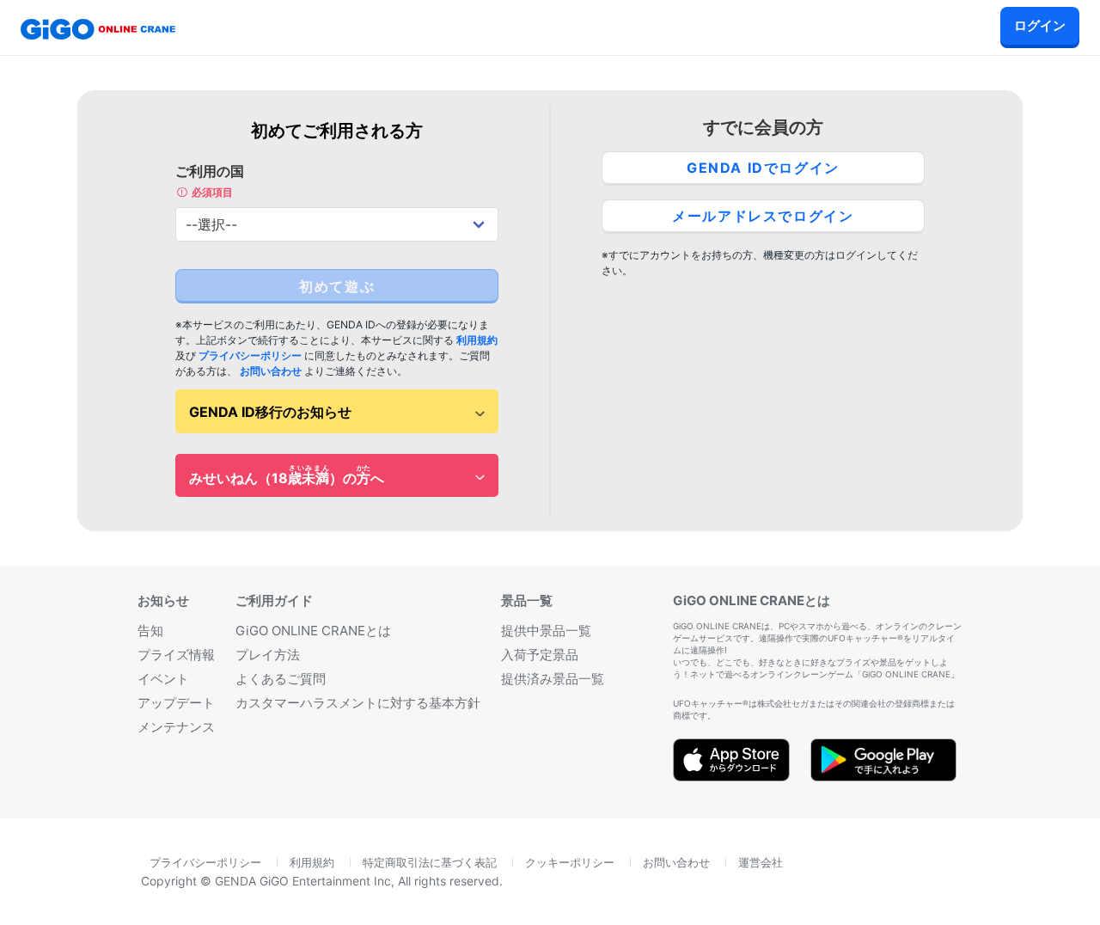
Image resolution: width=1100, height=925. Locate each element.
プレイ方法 (267, 654)
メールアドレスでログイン (762, 215)
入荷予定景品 (539, 654)
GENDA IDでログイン (763, 167)
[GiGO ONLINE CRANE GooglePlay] (883, 775)
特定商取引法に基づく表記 (430, 862)
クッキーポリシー (569, 862)
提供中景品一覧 (546, 630)
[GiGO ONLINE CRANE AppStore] (731, 775)
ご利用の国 (209, 180)
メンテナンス (176, 727)
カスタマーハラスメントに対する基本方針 (357, 703)
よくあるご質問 (280, 679)
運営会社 (760, 862)
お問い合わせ (271, 370)
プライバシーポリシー (250, 355)
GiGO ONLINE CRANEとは (313, 630)
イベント (163, 679)
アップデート (176, 703)
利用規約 (477, 340)
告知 (150, 630)
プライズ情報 (176, 654)
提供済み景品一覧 (552, 679)
